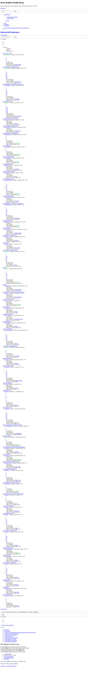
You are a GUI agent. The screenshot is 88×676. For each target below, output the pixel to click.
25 (6, 209)
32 (6, 261)
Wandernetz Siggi (7, 390)
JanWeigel (17, 356)
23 (6, 190)
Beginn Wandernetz (7, 358)
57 (6, 573)
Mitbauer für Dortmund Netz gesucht (11, 461)
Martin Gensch (8, 588)
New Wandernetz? (7, 145)
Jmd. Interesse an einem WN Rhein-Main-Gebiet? (14, 447)
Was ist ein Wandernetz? (8, 156)
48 (6, 536)
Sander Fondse (18, 64)
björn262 (7, 222)
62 (6, 418)
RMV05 (7, 448)
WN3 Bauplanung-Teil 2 (8, 178)
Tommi (6, 359)
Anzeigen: (4, 612)
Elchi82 (7, 531)
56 (6, 572)
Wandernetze (6, 242)
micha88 (7, 437)
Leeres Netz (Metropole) (8, 506)
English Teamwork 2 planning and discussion (13, 84)
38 (6, 375)
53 (6, 568)
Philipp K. (7, 470)
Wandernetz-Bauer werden (9, 171)
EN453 (6, 119)
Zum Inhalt (3, 8)
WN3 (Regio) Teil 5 (7, 407)
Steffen (6, 514)
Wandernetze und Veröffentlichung (10, 133)
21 (6, 95)
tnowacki (17, 510)
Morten (16, 326)
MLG (16, 265)
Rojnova (7, 236)
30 (6, 258)
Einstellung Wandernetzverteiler (10, 346)
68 (6, 75)
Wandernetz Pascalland (8, 196)
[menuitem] (12, 17)
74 (6, 278)
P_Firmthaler (8, 158)
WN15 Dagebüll (7, 579)
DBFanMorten (8, 204)
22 (6, 188)
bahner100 (7, 322)
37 (6, 374)
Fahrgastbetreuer (8, 549)
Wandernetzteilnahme (8, 164)
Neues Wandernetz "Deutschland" (10, 126)
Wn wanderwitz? (7, 454)
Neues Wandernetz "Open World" (10, 118)
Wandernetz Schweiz (7, 314)
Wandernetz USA (7, 228)
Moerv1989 (7, 285)
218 (7, 111)
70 (6, 78)
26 (6, 210)
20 (6, 94)
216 (7, 108)
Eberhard (7, 367)
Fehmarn (7, 172)
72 (6, 276)
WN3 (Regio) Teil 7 (7, 53)
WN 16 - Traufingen (7, 328)
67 (6, 74)
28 (6, 213)
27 (6, 212)
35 (6, 372)
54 (6, 570)
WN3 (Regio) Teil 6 (7, 101)
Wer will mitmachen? (8, 594)
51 (6, 540)
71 (6, 274)
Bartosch (7, 308)
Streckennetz (6, 587)
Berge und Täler (6, 306)
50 (6, 539)
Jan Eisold (7, 54)
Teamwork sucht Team (8, 299)
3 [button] (3, 43)
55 (6, 571)
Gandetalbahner (8, 426)
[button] (3, 45)
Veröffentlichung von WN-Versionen (11, 482)
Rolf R (16, 311)
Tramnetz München (7, 383)
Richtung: (30, 612)
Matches (7, 102)
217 (7, 110)
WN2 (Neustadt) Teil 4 (8, 365)
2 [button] (3, 42)
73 (6, 277)
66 (6, 73)
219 (7, 112)
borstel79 (7, 455)
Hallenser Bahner (9, 330)
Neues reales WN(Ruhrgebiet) (9, 469)
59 (6, 415)
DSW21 (5, 284)
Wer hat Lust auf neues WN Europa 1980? (12, 424)
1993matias (7, 85)
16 (6, 520)
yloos (16, 176)
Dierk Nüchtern (18, 233)
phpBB (7, 661)
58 (6, 413)
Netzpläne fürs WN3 (7, 220)
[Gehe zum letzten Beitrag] (21, 64)
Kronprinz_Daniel (19, 319)
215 (7, 107)
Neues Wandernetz (7, 321)
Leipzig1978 (8, 127)
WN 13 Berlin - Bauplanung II (10, 530)
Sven (16, 503)
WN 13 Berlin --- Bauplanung (9, 562)
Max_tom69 (17, 247)
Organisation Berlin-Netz (8, 513)
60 (6, 416)
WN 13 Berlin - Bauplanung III (10, 250)
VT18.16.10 (8, 229)
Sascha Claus (17, 154)
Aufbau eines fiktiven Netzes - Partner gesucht (13, 493)
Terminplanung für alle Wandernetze (11, 67)
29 (6, 214)
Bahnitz (5, 267)
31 (6, 260)
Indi (6, 315)
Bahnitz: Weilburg (7, 435)
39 (6, 376)
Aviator (6, 507)
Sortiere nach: (16, 612)
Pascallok (17, 169)
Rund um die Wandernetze (10, 32)
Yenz (6, 300)
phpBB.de (15, 663)
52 (6, 541)
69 (6, 76)
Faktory (7, 293)
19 (6, 92)
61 (6, 417)
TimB (6, 165)
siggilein (7, 391)
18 (6, 91)
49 (6, 538)
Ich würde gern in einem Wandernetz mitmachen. (14, 292)
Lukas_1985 (8, 463)
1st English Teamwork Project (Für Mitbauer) (13, 203)
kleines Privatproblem (8, 547)
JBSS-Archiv (8, 134)
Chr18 (6, 244)
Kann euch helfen (7, 555)
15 (6, 519)
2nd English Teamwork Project (10, 235)
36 (6, 373)
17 (6, 90)
